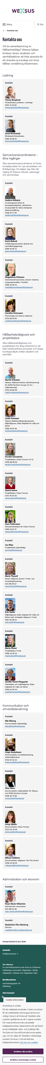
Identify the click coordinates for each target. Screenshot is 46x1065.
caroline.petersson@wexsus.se (18, 321)
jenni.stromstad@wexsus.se (17, 141)
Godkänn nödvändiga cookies (23, 1059)
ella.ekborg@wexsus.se (15, 726)
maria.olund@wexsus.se (15, 656)
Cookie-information (15, 999)
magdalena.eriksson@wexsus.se (19, 287)
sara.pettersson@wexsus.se (16, 531)
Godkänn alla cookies (23, 1051)
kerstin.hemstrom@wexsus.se (17, 464)
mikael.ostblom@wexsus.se (16, 865)
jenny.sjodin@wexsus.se (15, 832)
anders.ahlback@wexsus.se (17, 215)
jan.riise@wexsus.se (13, 550)
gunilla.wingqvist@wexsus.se (17, 692)
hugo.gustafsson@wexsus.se (17, 762)
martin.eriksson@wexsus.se (17, 392)
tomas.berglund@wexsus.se (17, 107)
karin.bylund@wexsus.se (15, 251)
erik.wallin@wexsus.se (14, 622)
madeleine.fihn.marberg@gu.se (18, 930)
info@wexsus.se (9, 953)
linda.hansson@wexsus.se (16, 431)
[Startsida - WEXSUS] (23, 10)
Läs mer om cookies (29, 1042)
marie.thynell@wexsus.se (16, 586)
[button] (17, 24)
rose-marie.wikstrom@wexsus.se (19, 911)
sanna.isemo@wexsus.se (15, 498)
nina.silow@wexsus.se (14, 798)
